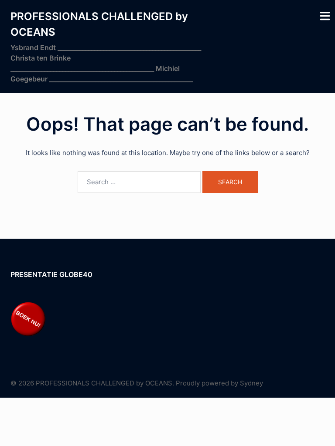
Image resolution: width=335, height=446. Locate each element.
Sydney (251, 383)
